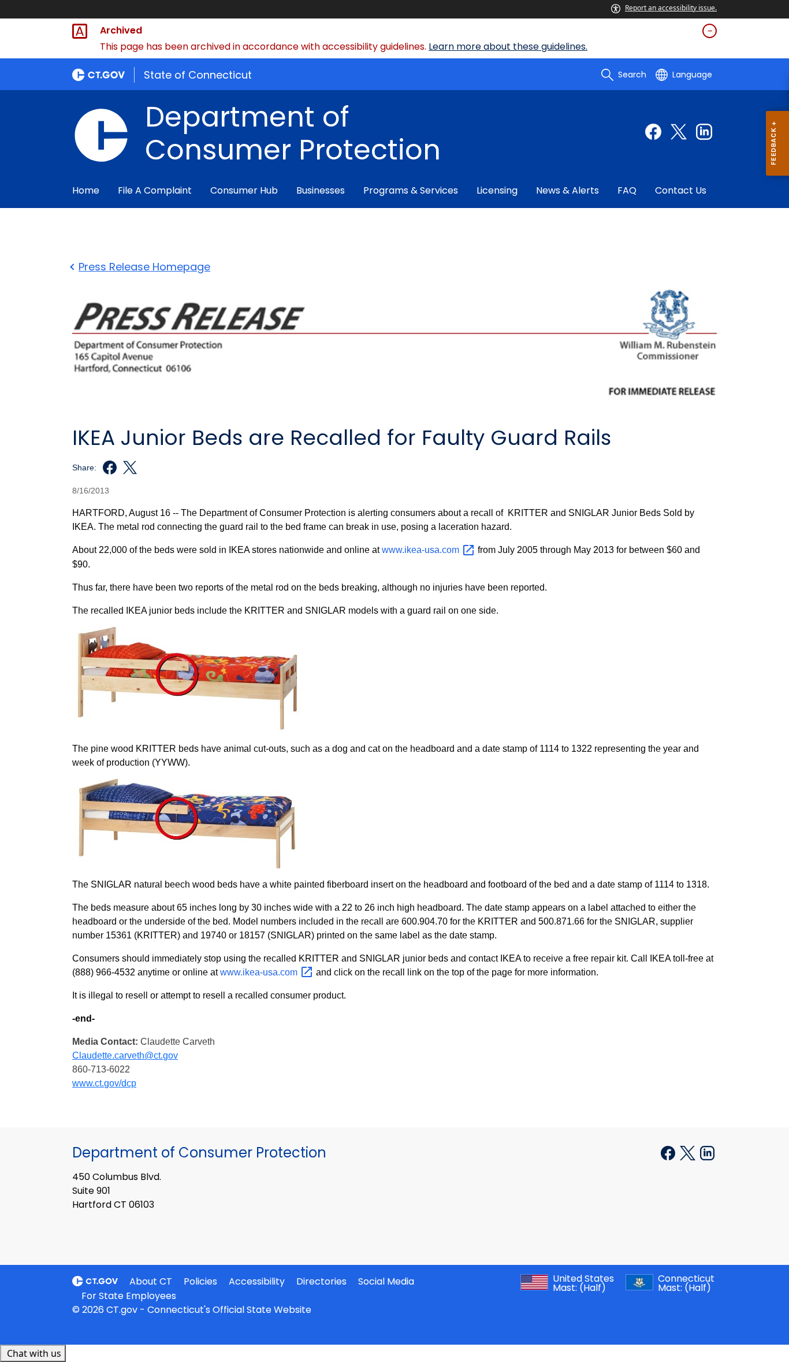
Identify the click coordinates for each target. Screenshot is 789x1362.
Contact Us (680, 190)
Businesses (320, 190)
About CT (150, 1281)
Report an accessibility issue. (671, 8)
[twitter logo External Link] (127, 467)
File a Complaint (155, 190)
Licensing (497, 190)
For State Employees (128, 1295)
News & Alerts (567, 190)
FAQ (627, 190)
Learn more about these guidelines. (508, 46)
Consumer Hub (244, 190)
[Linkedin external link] (704, 132)
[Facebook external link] (653, 132)
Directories (321, 1281)
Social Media (386, 1281)
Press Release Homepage (144, 266)
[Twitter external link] (679, 132)
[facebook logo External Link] (106, 467)
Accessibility (257, 1281)
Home (85, 190)
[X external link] (689, 1151)
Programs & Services (410, 190)
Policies (200, 1281)
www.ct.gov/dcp (104, 1083)
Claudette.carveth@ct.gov (125, 1055)
